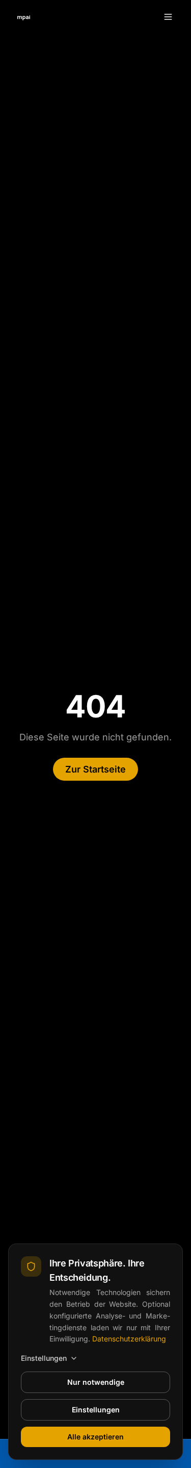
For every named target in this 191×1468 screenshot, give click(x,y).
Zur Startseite (95, 769)
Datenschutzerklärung (129, 1338)
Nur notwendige (95, 1382)
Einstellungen (44, 1358)
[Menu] (168, 17)
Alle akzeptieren (95, 1436)
